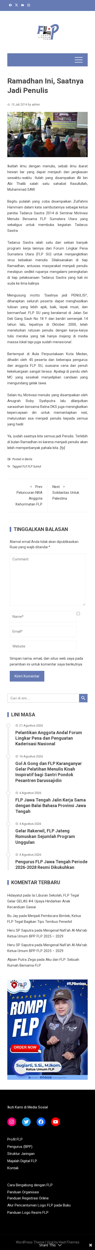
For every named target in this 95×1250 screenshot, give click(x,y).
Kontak (13, 1168)
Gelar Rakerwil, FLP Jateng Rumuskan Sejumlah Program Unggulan (45, 836)
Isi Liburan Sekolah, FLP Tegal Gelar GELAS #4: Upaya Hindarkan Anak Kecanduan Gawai (43, 901)
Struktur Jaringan (21, 1153)
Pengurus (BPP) (19, 1146)
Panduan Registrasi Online (28, 1198)
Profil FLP (15, 1139)
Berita (28, 459)
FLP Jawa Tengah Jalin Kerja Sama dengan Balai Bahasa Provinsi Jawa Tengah (50, 805)
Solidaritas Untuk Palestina (65, 493)
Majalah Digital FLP (22, 1161)
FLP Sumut (34, 466)
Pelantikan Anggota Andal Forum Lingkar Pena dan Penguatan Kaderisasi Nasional (48, 738)
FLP (24, 466)
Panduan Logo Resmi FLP (27, 1212)
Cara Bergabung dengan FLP (30, 1185)
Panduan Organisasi (23, 1192)
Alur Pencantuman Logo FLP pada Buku (39, 1205)
